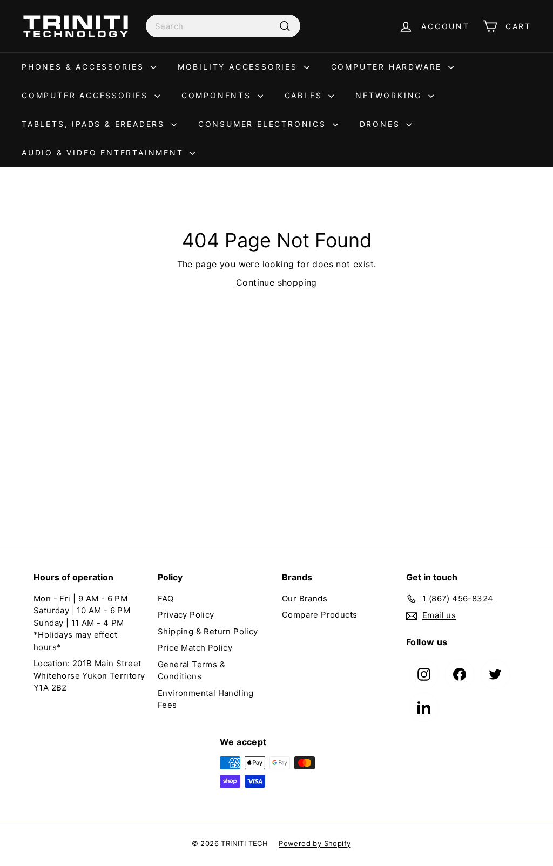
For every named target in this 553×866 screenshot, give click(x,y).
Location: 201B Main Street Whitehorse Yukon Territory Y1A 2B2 (89, 675)
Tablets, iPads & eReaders (95, 123)
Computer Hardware (388, 66)
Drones (382, 123)
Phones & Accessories (85, 66)
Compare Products (319, 615)
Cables (305, 95)
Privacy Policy (186, 615)
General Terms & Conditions (191, 670)
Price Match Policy (195, 647)
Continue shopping (276, 282)
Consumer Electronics (264, 123)
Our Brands (304, 598)
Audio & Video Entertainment (104, 152)
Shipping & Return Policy (208, 631)
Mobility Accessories (239, 66)
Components (218, 95)
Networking (390, 95)
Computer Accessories (87, 95)
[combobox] (223, 26)
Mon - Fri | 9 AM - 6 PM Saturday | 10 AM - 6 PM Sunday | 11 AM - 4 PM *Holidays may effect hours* (81, 622)
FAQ (165, 598)
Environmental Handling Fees (206, 699)
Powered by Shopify (314, 843)
